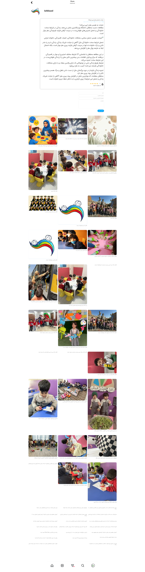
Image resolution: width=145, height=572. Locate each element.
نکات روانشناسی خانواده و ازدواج (88, 21)
